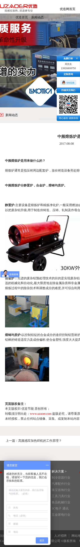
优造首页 (22, 17)
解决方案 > (59, 471)
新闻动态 (37, 17)
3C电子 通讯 (60, 508)
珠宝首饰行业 (61, 490)
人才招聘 (60, 535)
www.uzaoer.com (40, 413)
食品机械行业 (61, 502)
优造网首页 (67, 9)
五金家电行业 (61, 514)
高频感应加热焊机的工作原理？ (40, 440)
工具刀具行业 (61, 496)
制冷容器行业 (61, 477)
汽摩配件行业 (61, 483)
